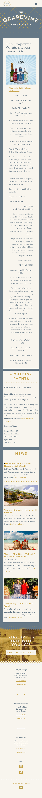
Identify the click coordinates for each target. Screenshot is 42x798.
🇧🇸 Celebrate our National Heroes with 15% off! (17, 464)
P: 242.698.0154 (21, 748)
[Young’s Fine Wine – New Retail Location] (21, 495)
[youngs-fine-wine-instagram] (21, 765)
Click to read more (20, 477)
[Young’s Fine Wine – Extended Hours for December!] (21, 540)
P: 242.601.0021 (21, 681)
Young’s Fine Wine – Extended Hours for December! (19, 555)
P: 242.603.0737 (21, 715)
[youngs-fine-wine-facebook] (21, 771)
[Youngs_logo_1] (7, 1)
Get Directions (21, 684)
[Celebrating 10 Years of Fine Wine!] (21, 588)
